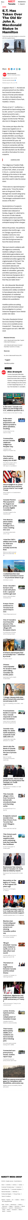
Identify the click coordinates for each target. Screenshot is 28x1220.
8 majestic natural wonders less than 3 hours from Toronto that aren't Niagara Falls (10, 821)
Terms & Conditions (6, 1196)
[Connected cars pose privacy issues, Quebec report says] (21, 1052)
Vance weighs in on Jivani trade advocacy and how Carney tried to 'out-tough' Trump (13, 487)
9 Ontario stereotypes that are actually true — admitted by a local (13, 654)
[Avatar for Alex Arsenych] (4, 372)
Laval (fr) (11, 1208)
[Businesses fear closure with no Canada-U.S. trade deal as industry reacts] (14, 859)
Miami (8, 1209)
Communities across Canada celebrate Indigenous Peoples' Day (9, 442)
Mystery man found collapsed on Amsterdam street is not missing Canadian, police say (9, 927)
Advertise (8, 1184)
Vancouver (4, 1206)
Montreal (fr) (13, 1204)
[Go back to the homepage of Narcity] (11, 1)
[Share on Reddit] (9, 69)
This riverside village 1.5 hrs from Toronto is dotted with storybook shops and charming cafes (9, 800)
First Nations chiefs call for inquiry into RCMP (10, 458)
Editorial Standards (6, 1191)
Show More (8, 368)
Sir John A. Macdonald (10, 97)
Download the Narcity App (8, 1187)
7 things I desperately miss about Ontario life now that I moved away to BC (13, 699)
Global (22, 1199)
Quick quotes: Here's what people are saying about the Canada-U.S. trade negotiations (13, 781)
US (12, 1199)
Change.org (8, 232)
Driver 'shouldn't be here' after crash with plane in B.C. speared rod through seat (9, 590)
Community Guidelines (16, 1189)
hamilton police (9, 363)
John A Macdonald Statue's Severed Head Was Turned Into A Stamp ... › (13, 346)
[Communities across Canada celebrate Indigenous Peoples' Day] (21, 440)
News (4, 7)
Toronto (11, 4)
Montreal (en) (18, 1208)
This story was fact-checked (8, 80)
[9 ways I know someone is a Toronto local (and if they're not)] (21, 605)
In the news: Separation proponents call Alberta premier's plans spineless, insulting (9, 424)
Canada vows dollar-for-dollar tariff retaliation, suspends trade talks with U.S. (9, 733)
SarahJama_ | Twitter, (8, 49)
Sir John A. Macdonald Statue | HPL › (13, 355)
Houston (9, 1211)
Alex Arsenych (11, 73)
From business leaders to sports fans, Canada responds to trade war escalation (10, 715)
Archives (15, 1184)
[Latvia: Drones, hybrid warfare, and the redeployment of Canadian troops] (21, 1012)
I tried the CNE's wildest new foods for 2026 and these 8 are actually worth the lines (10, 545)
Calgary (11, 1206)
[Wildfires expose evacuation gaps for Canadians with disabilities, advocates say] (14, 1071)
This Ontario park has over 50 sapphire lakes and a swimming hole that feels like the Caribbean (10, 839)
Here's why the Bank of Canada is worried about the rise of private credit (9, 750)
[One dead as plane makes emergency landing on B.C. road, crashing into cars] (21, 521)
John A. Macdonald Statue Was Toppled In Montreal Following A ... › (14, 341)
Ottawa (20, 1204)
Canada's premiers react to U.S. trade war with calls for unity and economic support (13, 911)
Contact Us (18, 1187)
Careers (20, 1184)
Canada (8, 1199)
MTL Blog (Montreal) (7, 1201)
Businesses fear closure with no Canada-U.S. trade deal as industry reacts (13, 869)
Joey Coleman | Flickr (18, 49)
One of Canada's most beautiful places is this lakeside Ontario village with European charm (9, 625)
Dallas (3, 1209)
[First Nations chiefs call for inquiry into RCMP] (21, 458)
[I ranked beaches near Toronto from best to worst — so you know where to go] (14, 566)
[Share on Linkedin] (12, 69)
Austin (3, 1211)
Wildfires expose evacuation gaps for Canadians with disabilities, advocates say (14, 1081)
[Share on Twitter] (14, 69)
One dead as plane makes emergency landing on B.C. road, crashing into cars (9, 525)
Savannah (14, 1209)
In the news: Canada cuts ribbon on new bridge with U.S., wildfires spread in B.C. (13, 408)
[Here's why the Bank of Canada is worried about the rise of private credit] (21, 748)
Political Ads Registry (7, 1194)
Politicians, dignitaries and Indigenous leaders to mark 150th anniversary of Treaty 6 (13, 998)
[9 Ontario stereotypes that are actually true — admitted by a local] (14, 645)
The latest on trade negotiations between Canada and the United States (9, 968)
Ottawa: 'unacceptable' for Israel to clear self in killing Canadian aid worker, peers (9, 670)
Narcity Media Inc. (18, 1181)
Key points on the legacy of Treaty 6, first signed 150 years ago (9, 883)
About (3, 1184)
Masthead (15, 1191)
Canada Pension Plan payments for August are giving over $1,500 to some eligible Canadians (10, 505)
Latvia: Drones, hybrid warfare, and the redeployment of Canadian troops (9, 1015)
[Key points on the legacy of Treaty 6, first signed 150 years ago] (21, 882)
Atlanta (20, 1209)
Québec (17, 1199)
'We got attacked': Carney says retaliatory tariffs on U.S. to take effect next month (10, 948)
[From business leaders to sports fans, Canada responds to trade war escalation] (21, 712)
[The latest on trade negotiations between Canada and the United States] (21, 964)
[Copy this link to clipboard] (19, 69)
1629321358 (15, 160)
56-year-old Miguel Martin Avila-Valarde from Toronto (13, 143)
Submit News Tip (5, 1189)
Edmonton (17, 1206)
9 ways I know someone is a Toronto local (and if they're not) (8, 608)
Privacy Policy (17, 1194)
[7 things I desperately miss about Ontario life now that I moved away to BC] (14, 689)
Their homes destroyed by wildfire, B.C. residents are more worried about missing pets (8, 1035)
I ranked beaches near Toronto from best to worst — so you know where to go (13, 575)
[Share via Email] (17, 69)
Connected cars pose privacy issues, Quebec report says (9, 1053)
